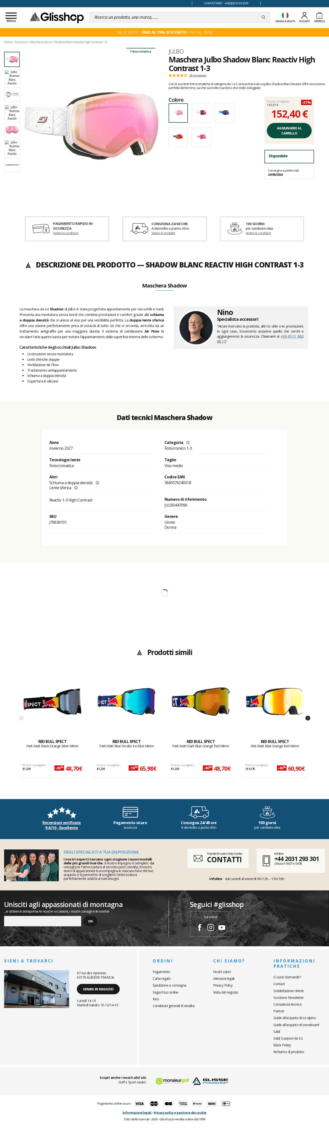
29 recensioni (198, 75)
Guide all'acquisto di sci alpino (294, 1017)
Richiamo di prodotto (288, 1051)
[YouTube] (221, 928)
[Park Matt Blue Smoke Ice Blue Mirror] (126, 705)
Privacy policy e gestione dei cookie (180, 1112)
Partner (278, 1011)
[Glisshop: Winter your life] (57, 17)
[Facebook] (199, 928)
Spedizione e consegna (169, 985)
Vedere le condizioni (65, 233)
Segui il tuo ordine (165, 992)
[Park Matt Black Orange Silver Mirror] (52, 705)
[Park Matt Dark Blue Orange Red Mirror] (200, 705)
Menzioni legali (224, 978)
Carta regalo (162, 978)
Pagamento (161, 971)
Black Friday (282, 1045)
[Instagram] (210, 928)
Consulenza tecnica (287, 1004)
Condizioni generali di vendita (173, 1005)
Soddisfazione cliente (288, 990)
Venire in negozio (98, 989)
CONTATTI (224, 859)
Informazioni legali (137, 1112)
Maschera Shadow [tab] (164, 286)
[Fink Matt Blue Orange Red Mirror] (275, 705)
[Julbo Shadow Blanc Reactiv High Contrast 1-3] (91, 125)
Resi (156, 999)
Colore (176, 99)
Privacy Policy (223, 985)
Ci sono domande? (287, 977)
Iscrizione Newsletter (288, 997)
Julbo (176, 51)
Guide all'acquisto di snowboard (296, 1024)
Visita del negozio (225, 992)
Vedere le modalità (163, 233)
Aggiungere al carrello (289, 130)
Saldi (276, 1031)
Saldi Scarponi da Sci (288, 1038)
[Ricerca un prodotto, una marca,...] (263, 17)
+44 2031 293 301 (296, 859)
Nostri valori (222, 971)
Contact (279, 983)
